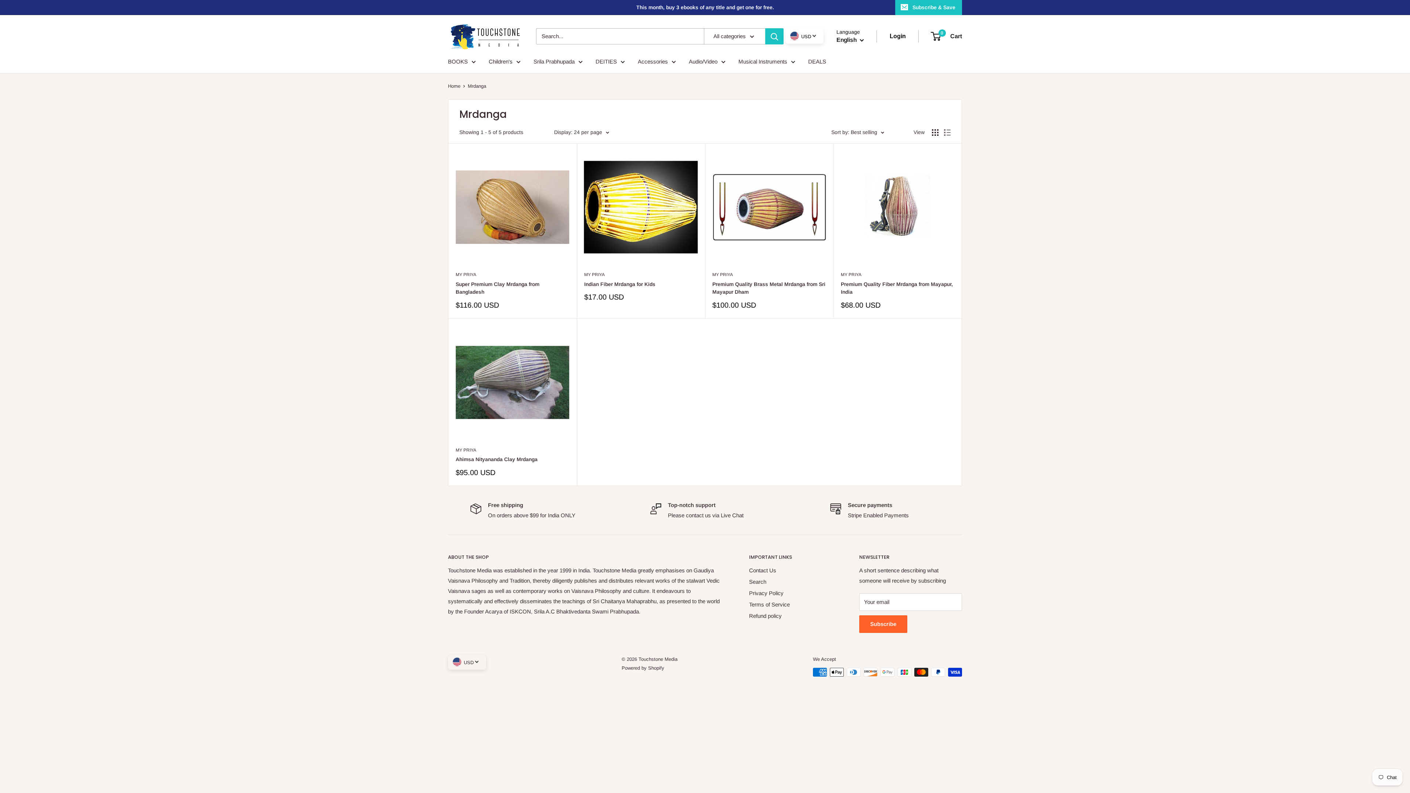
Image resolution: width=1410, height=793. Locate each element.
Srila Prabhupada (554, 61)
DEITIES (606, 61)
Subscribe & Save (933, 7)
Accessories (653, 61)
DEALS (817, 61)
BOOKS (458, 61)
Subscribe (883, 624)
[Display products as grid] (935, 132)
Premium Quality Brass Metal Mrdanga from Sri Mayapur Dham (768, 288)
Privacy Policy (766, 593)
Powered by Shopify (643, 668)
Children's (501, 61)
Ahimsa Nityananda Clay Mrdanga (497, 459)
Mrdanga (477, 86)
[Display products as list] (947, 132)
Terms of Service (769, 604)
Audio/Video (703, 61)
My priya (466, 274)
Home (454, 86)
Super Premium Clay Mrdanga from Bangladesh (497, 288)
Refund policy (765, 616)
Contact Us (762, 570)
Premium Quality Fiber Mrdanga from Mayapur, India (897, 288)
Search (757, 582)
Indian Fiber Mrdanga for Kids (619, 284)
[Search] (774, 36)
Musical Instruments (762, 61)
